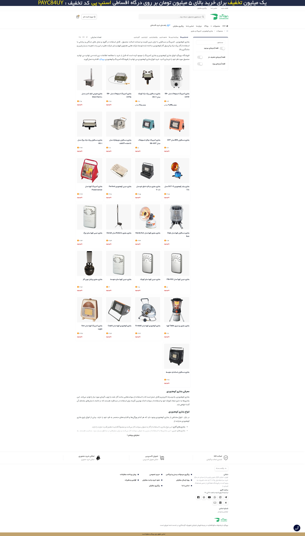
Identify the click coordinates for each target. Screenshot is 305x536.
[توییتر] (225, 502)
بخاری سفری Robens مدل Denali (119, 233)
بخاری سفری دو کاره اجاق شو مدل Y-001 (148, 188)
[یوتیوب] (209, 497)
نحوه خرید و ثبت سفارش (151, 480)
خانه (224, 26)
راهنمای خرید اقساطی (158, 25)
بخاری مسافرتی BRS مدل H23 (178, 140)
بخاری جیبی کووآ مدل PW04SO (178, 279)
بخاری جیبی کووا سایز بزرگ (92, 233)
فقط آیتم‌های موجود (211, 48)
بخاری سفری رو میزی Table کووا (178, 325)
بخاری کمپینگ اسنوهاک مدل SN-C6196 (177, 95)
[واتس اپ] (214, 497)
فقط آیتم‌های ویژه (218, 64)
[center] (203, 17)
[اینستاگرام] (220, 497)
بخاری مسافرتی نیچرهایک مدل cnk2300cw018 (120, 141)
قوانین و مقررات (130, 480)
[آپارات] (203, 497)
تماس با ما (214, 8)
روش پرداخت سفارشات (128, 474)
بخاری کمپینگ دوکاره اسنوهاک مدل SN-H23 (149, 141)
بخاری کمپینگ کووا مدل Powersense (93, 188)
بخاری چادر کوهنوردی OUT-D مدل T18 (176, 188)
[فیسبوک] (198, 497)
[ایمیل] (214, 502)
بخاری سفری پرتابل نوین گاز (92, 279)
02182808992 (223, 512)
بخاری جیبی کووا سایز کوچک (150, 279)
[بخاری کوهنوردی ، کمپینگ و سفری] (220, 520)
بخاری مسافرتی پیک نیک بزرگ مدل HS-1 (90, 141)
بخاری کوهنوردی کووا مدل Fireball (147, 325)
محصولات (216, 26)
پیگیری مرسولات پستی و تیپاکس (177, 474)
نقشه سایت (224, 8)
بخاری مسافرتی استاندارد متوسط (177, 372)
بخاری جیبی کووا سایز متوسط (120, 279)
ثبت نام (86, 16)
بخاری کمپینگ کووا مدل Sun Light (91, 327)
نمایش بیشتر (133, 435)
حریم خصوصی (154, 474)
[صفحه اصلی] (227, 31)
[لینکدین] (220, 502)
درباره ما (199, 26)
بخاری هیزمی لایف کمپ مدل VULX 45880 (92, 95)
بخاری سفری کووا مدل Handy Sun (147, 233)
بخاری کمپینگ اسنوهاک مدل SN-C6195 (119, 95)
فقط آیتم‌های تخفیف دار (216, 57)
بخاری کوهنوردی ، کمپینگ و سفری (202, 31)
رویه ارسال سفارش (182, 480)
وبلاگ (206, 26)
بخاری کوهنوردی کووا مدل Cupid (119, 325)
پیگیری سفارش (202, 8)
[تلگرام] (225, 497)
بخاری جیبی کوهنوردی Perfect (120, 186)
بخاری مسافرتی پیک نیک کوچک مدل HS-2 (149, 95)
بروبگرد (102, 59)
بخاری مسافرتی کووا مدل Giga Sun (178, 234)
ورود (91, 16)
